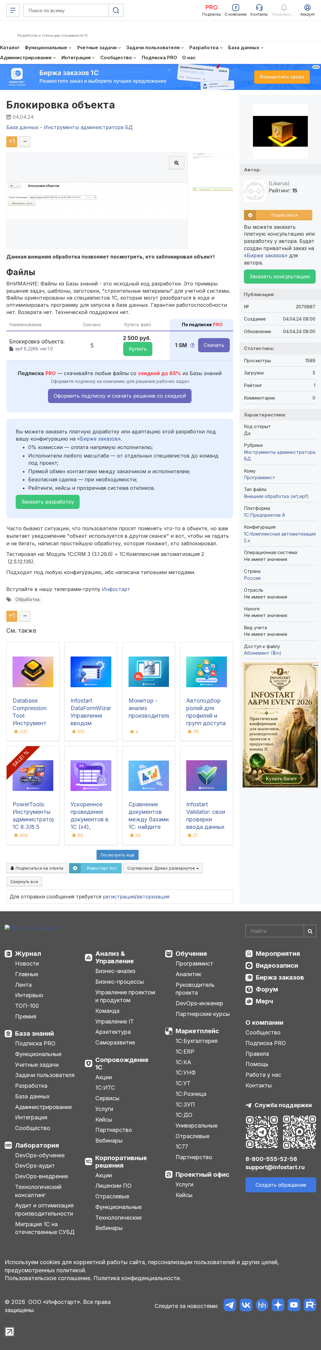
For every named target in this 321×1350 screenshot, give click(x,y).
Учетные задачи (37, 1064)
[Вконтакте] (245, 1306)
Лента (23, 984)
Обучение (191, 953)
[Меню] (12, 10)
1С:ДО (184, 1115)
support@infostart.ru (275, 1167)
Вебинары (109, 1140)
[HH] (261, 1306)
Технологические (118, 1217)
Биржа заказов (280, 977)
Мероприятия (278, 953)
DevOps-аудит (35, 1165)
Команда (107, 1010)
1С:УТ (183, 1083)
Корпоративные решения (121, 1161)
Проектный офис (202, 1174)
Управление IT (114, 1021)
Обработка (27, 599)
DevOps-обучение (40, 1155)
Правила (257, 1053)
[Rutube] (309, 1306)
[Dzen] (277, 1306)
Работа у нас (263, 1074)
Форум (267, 989)
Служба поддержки (283, 1105)
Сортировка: (161, 868)
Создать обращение (280, 1185)
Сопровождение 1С (122, 1063)
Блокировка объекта (60, 105)
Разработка (31, 1085)
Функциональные (38, 1054)
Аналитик (188, 974)
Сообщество (32, 1128)
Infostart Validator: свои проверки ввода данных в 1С (205, 819)
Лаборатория (37, 1145)
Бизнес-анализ (115, 971)
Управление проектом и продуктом (125, 996)
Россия (252, 578)
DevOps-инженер (199, 1003)
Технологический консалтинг (38, 1191)
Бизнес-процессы (119, 981)
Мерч (264, 1001)
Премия (25, 1016)
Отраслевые (112, 1196)
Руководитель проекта (195, 988)
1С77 (182, 1146)
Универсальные (197, 1125)
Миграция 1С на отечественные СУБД (45, 1228)
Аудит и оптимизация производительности (44, 1209)
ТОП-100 (27, 1005)
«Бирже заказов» (99, 439)
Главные (26, 974)
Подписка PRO (35, 1043)
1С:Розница (191, 1094)
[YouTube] (293, 1306)
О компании (264, 1022)
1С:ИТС (105, 1087)
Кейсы (103, 1119)
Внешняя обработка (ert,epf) (276, 496)
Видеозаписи (277, 965)
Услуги (104, 1109)
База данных (32, 1096)
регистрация (119, 896)
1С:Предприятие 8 (264, 515)
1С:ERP (185, 1051)
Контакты (258, 1085)
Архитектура (113, 1031)
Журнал (28, 953)
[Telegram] (230, 1306)
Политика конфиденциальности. (137, 1278)
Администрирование (43, 1107)
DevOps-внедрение (41, 1176)
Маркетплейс (197, 1031)
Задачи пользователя (45, 1075)
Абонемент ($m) (263, 653)
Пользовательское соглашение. (48, 1278)
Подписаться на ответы (38, 868)
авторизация (153, 896)
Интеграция (31, 1117)
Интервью (29, 995)
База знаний (34, 1033)
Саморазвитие (115, 1042)
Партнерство (113, 1130)
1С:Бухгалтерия (197, 1041)
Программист (259, 477)
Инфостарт (116, 589)
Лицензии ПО (113, 1185)
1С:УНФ (186, 1072)
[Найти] (310, 931)
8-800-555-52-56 (271, 1159)
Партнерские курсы (203, 1014)
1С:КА (183, 1062)
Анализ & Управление (114, 957)
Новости (27, 963)
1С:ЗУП (185, 1104)
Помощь (257, 1064)
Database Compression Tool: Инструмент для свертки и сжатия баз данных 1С (32, 723)
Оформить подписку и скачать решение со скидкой (120, 396)
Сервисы (107, 1098)
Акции (103, 1077)
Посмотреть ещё (117, 854)
